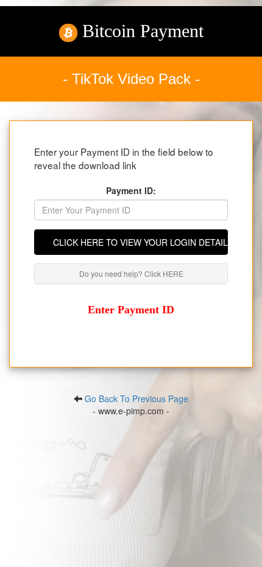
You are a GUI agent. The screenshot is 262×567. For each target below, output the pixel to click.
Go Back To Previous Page (136, 398)
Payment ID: (131, 190)
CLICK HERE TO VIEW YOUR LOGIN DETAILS (140, 242)
